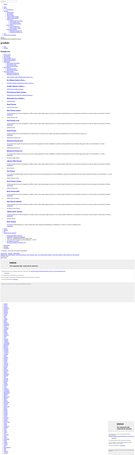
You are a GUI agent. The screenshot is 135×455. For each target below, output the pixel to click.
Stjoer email (3, 257)
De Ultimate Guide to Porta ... (16, 80)
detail (11, 114)
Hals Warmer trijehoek (15, 23)
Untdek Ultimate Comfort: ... (16, 86)
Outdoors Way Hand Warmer (8, 254)
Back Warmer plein (15, 26)
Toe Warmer (10, 14)
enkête (8, 114)
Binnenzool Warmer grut (16, 32)
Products (6, 11)
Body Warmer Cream (32, 254)
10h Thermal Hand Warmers (45, 254)
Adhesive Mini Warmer (12, 18)
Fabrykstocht (10, 9)
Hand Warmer (10, 12)
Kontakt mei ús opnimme (10, 35)
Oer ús (5, 8)
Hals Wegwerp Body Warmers (16, 92)
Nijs (5, 33)
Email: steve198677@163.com (14, 235)
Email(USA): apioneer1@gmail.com (16, 237)
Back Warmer (10, 25)
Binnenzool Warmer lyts (16, 30)
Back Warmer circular (15, 28)
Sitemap (10, 253)
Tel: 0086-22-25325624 (13, 241)
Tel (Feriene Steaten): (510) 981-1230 (16, 242)
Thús (5, 7)
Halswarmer (10, 19)
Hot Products (4, 253)
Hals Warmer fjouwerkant (16, 21)
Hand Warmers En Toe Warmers (71, 254)
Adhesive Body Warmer (13, 16)
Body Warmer (10, 15)
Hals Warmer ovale (14, 22)
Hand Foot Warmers (57, 254)
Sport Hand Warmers (21, 254)
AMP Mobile (16, 253)
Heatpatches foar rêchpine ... (16, 98)
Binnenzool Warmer (12, 29)
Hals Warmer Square (13, 110)
